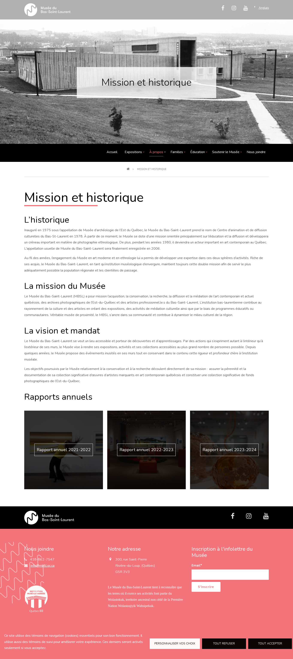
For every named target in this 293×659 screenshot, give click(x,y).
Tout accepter (270, 643)
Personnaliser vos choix (174, 643)
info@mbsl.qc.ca (42, 565)
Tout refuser (224, 643)
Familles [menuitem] (177, 153)
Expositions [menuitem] (133, 153)
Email (197, 565)
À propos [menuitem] (156, 153)
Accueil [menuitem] (112, 152)
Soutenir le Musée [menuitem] (226, 153)
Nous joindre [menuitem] (256, 152)
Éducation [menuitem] (197, 153)
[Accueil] (49, 517)
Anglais (264, 8)
